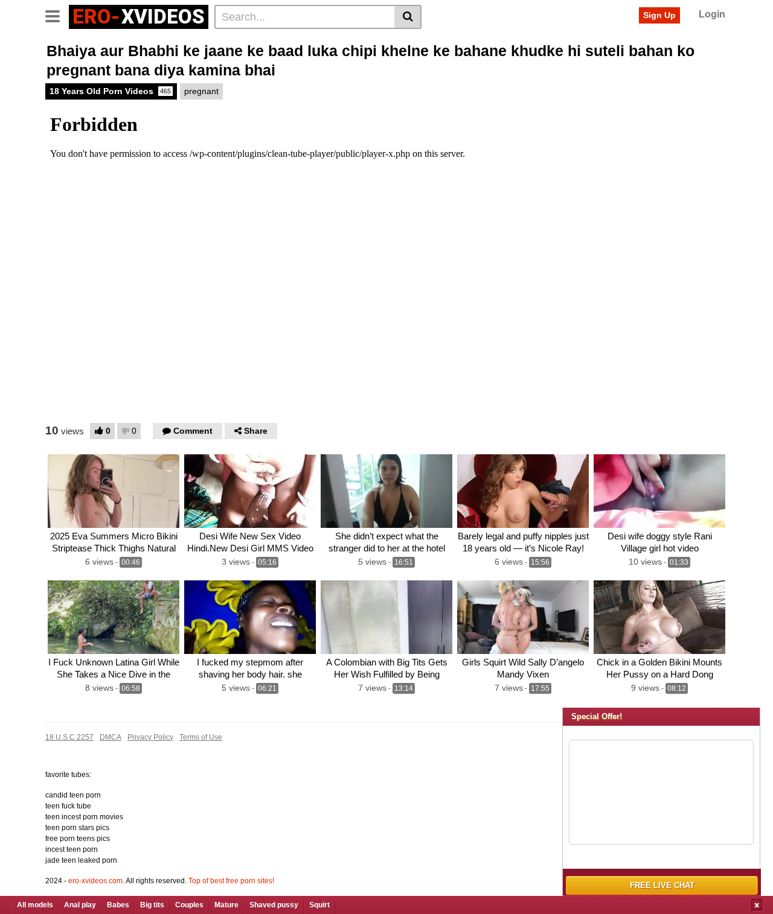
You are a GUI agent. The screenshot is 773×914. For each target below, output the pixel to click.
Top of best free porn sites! (231, 881)
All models (35, 905)
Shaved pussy (273, 905)
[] (408, 17)
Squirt (319, 905)
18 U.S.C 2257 (69, 737)
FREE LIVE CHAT (662, 885)
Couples (189, 905)
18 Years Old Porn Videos (110, 91)
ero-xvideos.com (95, 881)
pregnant (201, 91)
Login (712, 14)
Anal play (80, 905)
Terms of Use (200, 737)
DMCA (110, 737)
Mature (226, 905)
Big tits (152, 905)
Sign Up (659, 15)
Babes (118, 905)
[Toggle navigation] (57, 15)
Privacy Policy (150, 737)
